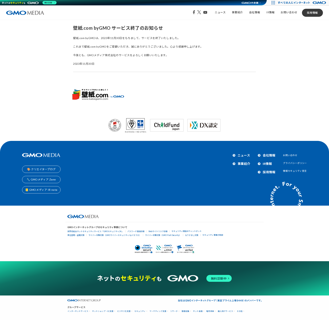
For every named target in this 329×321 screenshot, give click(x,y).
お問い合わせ (289, 12)
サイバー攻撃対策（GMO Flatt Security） (163, 235)
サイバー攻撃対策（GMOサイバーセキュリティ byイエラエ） (115, 235)
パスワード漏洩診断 (136, 231)
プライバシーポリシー (295, 163)
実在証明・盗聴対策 (76, 235)
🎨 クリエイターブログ (41, 169)
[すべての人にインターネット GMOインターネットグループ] (302, 2)
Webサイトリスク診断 (158, 231)
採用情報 (312, 12)
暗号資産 (210, 311)
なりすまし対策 (191, 235)
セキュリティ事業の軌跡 (212, 234)
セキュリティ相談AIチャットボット (187, 231)
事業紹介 (237, 12)
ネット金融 (198, 311)
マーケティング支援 (157, 311)
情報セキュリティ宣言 (295, 170)
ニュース (220, 12)
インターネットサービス (77, 311)
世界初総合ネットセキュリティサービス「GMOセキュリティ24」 (95, 231)
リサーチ (174, 311)
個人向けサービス (225, 311)
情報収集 (185, 311)
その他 (240, 311)
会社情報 (254, 12)
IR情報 (270, 12)
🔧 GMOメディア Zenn (41, 179)
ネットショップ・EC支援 (102, 311)
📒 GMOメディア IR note (41, 189)
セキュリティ (140, 311)
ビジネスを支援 (124, 311)
